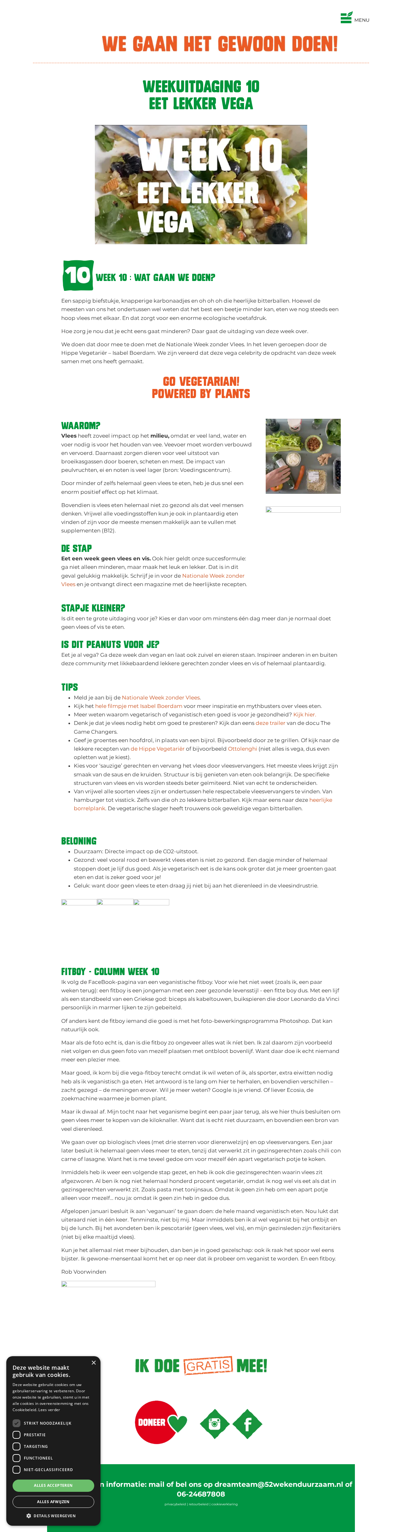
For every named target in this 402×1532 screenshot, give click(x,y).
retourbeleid (199, 1504)
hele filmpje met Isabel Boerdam (138, 706)
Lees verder (49, 1409)
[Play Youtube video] (201, 184)
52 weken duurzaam (45, 6)
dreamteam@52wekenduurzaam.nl (279, 1484)
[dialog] (53, 1441)
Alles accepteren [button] (53, 1485)
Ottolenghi (242, 749)
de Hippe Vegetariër (158, 749)
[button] (53, 1515)
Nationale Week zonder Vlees (161, 697)
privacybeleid (175, 1504)
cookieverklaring (224, 1504)
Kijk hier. (304, 714)
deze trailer (270, 723)
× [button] (93, 1363)
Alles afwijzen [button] (53, 1501)
